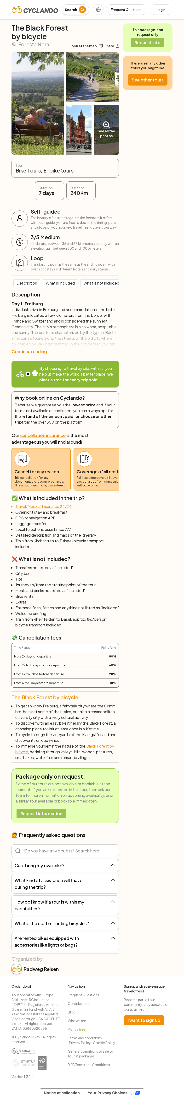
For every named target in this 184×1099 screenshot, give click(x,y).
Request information (41, 813)
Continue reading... (31, 351)
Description (27, 283)
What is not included (101, 283)
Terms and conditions (85, 1038)
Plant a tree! (77, 1029)
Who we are (77, 1020)
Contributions (79, 1003)
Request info (148, 42)
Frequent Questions (126, 9)
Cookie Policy (104, 1042)
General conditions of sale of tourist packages (90, 1053)
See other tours (148, 79)
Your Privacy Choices (107, 1092)
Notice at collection (62, 1092)
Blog (71, 1012)
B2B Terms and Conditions (89, 1064)
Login (161, 9)
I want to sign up (144, 1020)
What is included (60, 283)
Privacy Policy (80, 1042)
